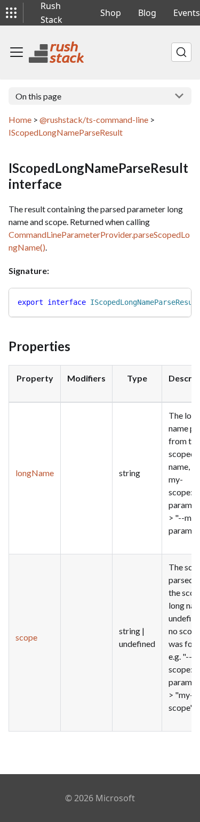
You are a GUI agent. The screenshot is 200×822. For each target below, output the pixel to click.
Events (186, 13)
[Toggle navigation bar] (17, 52)
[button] (11, 12)
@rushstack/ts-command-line (93, 119)
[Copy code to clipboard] (178, 301)
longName (34, 473)
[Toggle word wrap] (159, 301)
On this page (38, 96)
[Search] (181, 52)
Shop (110, 13)
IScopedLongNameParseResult (66, 132)
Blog (147, 13)
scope (26, 637)
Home (20, 119)
